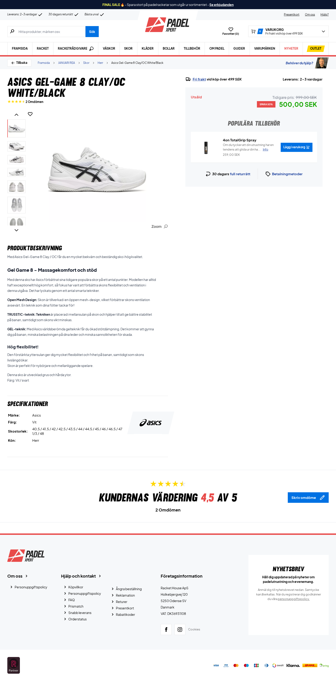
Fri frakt (199, 79)
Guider (239, 48)
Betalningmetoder (287, 174)
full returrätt (240, 174)
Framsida (20, 48)
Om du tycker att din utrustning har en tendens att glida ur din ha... (248, 147)
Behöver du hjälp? (299, 63)
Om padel (216, 48)
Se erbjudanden (221, 5)
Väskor (109, 48)
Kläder (148, 48)
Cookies (194, 629)
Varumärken (264, 48)
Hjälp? (324, 14)
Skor (128, 48)
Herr (100, 63)
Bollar (169, 48)
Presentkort (291, 14)
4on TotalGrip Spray (239, 140)
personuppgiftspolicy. (294, 599)
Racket (43, 48)
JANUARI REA (66, 63)
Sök (92, 32)
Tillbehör (192, 48)
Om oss (310, 14)
